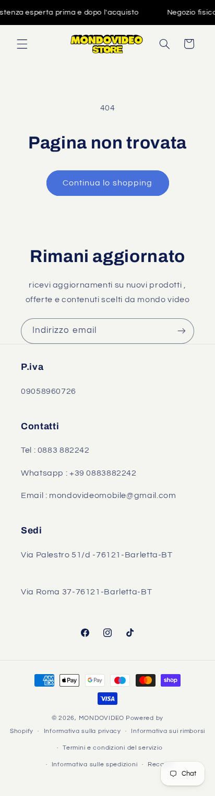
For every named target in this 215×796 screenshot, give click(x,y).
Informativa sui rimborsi (168, 731)
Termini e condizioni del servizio (112, 748)
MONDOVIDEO (101, 718)
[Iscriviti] (182, 331)
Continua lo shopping (107, 183)
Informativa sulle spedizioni (95, 764)
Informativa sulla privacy (82, 731)
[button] (22, 44)
